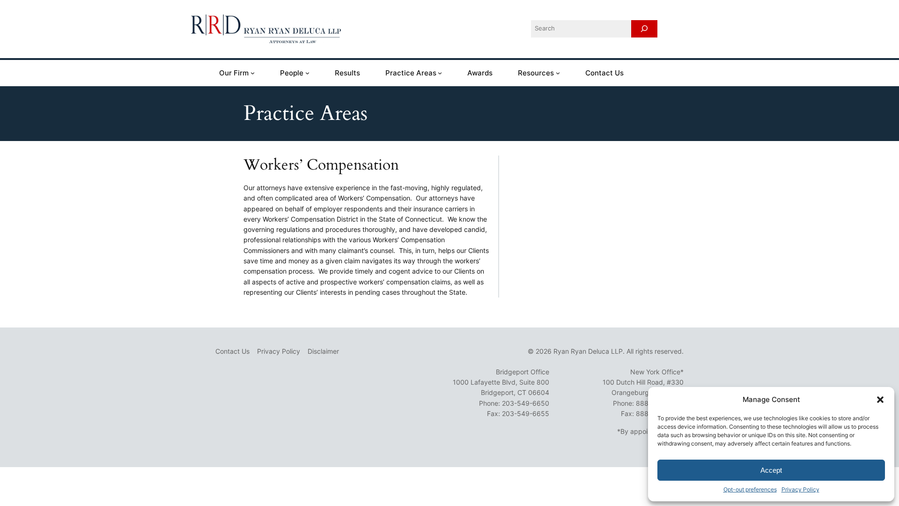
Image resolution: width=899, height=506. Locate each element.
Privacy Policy (800, 489)
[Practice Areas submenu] (440, 73)
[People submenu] (307, 73)
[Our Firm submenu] (253, 73)
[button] (880, 399)
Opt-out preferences (750, 489)
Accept (771, 470)
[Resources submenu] (558, 73)
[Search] (644, 28)
